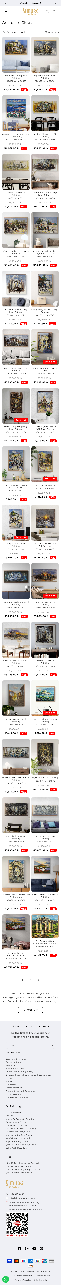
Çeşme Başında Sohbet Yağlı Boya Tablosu (45, 252)
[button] (6, 11)
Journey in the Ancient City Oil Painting (16, 896)
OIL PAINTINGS (13, 1112)
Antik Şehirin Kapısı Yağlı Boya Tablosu (16, 311)
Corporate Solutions (16, 1059)
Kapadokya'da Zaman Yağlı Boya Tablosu (45, 428)
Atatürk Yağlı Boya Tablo (18, 1138)
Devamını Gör (30, 1010)
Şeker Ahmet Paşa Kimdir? (19, 1172)
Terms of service (23, 1280)
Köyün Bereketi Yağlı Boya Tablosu (16, 252)
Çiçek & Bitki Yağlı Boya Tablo (21, 1145)
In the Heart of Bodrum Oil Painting (45, 896)
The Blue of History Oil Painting (45, 837)
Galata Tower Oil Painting (19, 1122)
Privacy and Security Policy (19, 1071)
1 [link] (22, 979)
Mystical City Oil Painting (45, 778)
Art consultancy (14, 1062)
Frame (9, 1081)
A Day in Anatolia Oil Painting (16, 720)
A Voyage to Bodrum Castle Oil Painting (16, 135)
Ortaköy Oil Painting (16, 1125)
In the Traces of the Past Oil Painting (16, 779)
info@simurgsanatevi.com (22, 1198)
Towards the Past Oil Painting (16, 837)
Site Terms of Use (15, 1068)
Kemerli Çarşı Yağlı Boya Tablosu (45, 369)
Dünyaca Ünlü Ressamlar (19, 1166)
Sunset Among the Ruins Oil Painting (45, 545)
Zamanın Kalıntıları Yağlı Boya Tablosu (45, 194)
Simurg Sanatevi (26, 1271)
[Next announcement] (55, 3)
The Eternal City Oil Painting (45, 603)
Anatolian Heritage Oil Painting (16, 77)
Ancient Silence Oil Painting (45, 662)
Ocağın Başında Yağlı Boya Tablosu (45, 311)
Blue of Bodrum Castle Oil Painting (45, 720)
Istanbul (10, 1116)
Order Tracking (13, 1094)
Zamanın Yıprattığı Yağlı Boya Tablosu (16, 428)
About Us (10, 1065)
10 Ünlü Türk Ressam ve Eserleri (22, 1163)
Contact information (24, 1276)
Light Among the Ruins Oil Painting (16, 603)
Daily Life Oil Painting (45, 485)
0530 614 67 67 (17, 1194)
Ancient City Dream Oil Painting (45, 135)
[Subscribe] (52, 1045)
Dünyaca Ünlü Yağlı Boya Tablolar (23, 1169)
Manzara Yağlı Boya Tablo (19, 1135)
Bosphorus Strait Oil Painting (21, 1129)
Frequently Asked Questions (20, 1091)
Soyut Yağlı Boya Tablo (17, 1141)
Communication (14, 1088)
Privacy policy (43, 1271)
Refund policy (43, 1276)
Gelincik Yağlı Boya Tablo (19, 1132)
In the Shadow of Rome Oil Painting (16, 662)
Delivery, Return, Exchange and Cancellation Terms (28, 1076)
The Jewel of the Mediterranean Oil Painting (16, 954)
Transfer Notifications (17, 1097)
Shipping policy (41, 1280)
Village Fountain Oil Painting (16, 545)
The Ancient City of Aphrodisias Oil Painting (45, 942)
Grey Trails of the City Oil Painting (45, 77)
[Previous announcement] (5, 3)
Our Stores (11, 1084)
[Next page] (38, 980)
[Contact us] (5, 1279)
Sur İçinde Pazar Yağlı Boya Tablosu (16, 486)
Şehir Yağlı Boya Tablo (17, 1148)
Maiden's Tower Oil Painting (20, 1119)
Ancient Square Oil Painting (15, 194)
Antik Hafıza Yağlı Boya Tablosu (16, 369)
